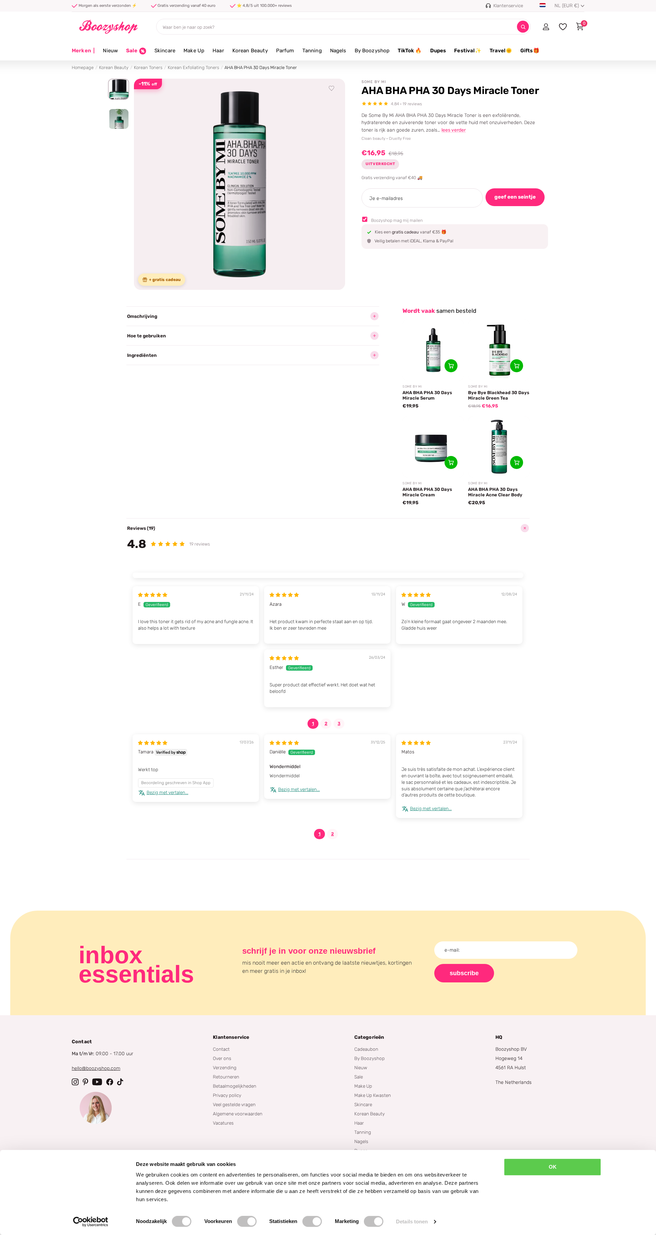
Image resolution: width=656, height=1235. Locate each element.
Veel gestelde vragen (234, 1104)
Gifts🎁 (529, 51)
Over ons (222, 1058)
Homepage (83, 67)
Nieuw (110, 51)
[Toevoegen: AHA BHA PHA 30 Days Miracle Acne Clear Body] (516, 462)
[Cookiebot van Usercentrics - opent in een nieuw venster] (91, 1222)
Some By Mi (373, 82)
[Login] (546, 26)
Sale (358, 1076)
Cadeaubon (366, 1049)
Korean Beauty (250, 51)
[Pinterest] (85, 1081)
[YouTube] (97, 1081)
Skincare (164, 51)
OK (553, 1167)
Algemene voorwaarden (237, 1113)
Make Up (193, 51)
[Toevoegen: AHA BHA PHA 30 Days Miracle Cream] (451, 462)
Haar (218, 51)
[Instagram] (75, 1081)
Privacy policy (227, 1095)
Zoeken (523, 27)
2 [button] (326, 723)
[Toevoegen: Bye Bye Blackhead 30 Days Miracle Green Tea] (516, 365)
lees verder (453, 130)
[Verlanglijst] (332, 88)
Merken (83, 51)
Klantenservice (231, 1037)
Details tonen (412, 1221)
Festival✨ (467, 51)
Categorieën (369, 1037)
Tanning (312, 51)
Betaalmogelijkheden (234, 1086)
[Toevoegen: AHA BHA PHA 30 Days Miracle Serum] (451, 365)
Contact (221, 1049)
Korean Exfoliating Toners (193, 67)
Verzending (224, 1067)
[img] (152, 595)
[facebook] (109, 1081)
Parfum (285, 51)
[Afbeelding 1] (118, 89)
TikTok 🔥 (410, 51)
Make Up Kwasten (372, 1095)
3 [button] (339, 723)
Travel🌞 (501, 51)
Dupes (438, 51)
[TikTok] (120, 1081)
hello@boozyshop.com (96, 1068)
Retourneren (226, 1076)
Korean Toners (148, 67)
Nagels (338, 51)
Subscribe (464, 973)
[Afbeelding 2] (118, 119)
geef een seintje (515, 197)
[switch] (247, 1221)
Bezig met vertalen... (167, 792)
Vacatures (223, 1123)
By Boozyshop (372, 51)
